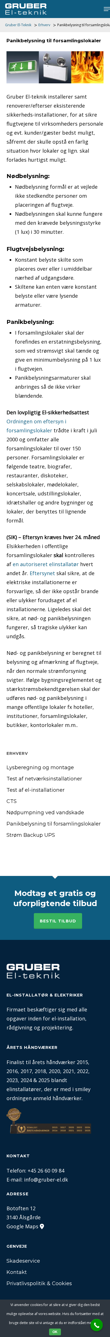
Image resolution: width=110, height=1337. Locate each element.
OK (55, 1332)
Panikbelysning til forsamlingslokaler (53, 824)
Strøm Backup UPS (30, 835)
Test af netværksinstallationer (44, 779)
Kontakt (16, 1272)
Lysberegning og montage (40, 767)
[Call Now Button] (97, 1325)
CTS (11, 801)
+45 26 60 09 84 (46, 1170)
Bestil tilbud (58, 921)
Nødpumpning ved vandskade (45, 812)
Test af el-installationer (35, 790)
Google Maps (22, 1226)
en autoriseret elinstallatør (46, 564)
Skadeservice (23, 1261)
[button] (107, 9)
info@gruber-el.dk (46, 1179)
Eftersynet (42, 573)
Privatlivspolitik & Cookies (39, 1283)
